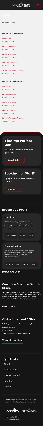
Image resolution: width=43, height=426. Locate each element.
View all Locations (12, 340)
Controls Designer (9, 62)
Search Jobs (13, 160)
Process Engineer (9, 46)
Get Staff (11, 189)
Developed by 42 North (12, 417)
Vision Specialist (9, 54)
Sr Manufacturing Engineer (13, 70)
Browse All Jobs (11, 271)
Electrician (6, 39)
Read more (8, 306)
